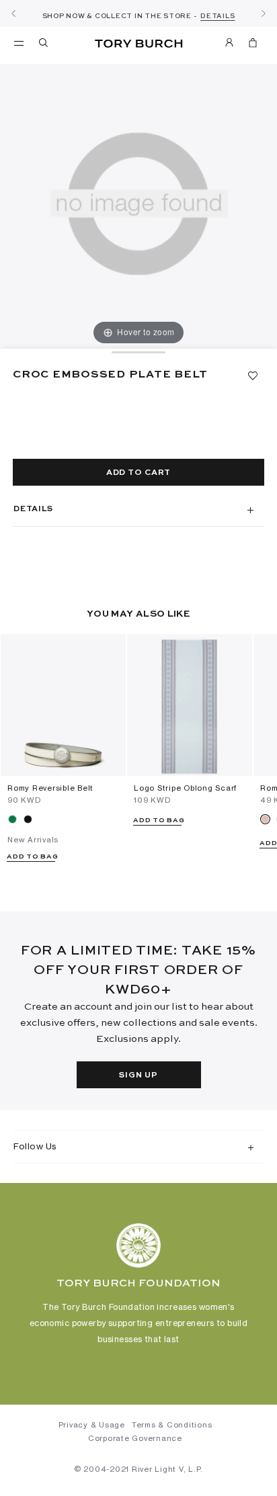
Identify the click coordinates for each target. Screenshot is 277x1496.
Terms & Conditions (172, 1424)
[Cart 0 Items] (253, 45)
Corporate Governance (135, 1438)
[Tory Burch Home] (138, 44)
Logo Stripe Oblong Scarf (185, 788)
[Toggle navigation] (18, 42)
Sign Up (138, 1075)
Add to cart (138, 473)
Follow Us (35, 1146)
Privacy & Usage (91, 1424)
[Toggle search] (44, 45)
